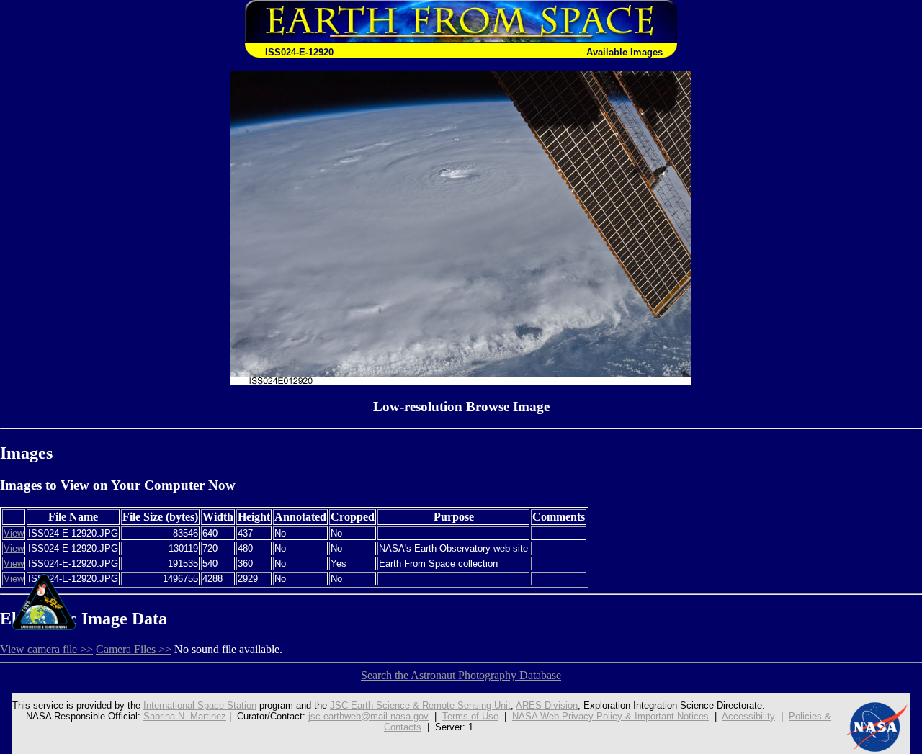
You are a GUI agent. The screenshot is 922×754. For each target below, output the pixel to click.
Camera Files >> (133, 649)
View (14, 533)
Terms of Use (470, 716)
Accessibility (748, 716)
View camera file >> (46, 649)
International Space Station (199, 705)
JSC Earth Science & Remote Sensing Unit (420, 705)
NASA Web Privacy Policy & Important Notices (610, 716)
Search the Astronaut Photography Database (461, 675)
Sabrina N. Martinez (184, 716)
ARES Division (547, 705)
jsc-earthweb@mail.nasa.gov (368, 716)
